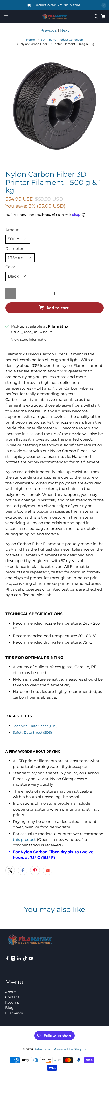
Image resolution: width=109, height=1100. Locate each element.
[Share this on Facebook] (22, 870)
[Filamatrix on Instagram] (13, 959)
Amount (13, 229)
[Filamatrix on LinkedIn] (19, 959)
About (10, 992)
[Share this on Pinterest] (35, 870)
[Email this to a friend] (47, 870)
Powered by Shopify (69, 1049)
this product (24, 839)
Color (10, 266)
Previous (48, 30)
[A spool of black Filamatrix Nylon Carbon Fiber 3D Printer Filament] (54, 106)
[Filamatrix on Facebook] (7, 959)
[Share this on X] (10, 870)
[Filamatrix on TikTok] (25, 959)
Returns (12, 1002)
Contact (12, 997)
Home (30, 39)
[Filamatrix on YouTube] (30, 959)
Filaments (14, 1013)
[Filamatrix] (54, 16)
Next (64, 30)
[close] (103, 5)
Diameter (14, 248)
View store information (30, 339)
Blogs (10, 1007)
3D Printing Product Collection (62, 39)
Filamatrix (43, 1049)
